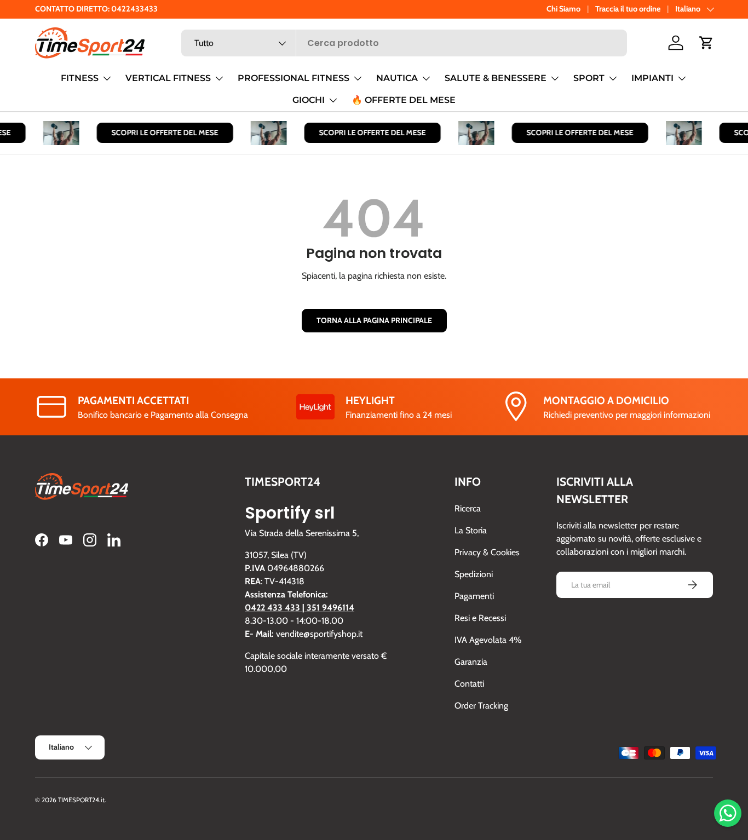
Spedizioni (473, 574)
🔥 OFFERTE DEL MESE (404, 100)
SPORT (589, 78)
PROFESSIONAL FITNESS (293, 78)
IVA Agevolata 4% (487, 640)
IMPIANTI (652, 78)
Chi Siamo (563, 9)
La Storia (470, 530)
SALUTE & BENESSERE (495, 78)
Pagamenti (474, 596)
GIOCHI (308, 100)
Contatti (469, 683)
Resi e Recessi (480, 618)
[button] (706, 43)
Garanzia (470, 662)
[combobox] (404, 43)
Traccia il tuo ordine (627, 9)
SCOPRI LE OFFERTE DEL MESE (161, 132)
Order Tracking (481, 705)
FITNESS (80, 78)
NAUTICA (397, 78)
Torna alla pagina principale (374, 320)
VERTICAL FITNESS (168, 78)
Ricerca (467, 508)
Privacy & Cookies (487, 552)
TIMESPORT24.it (81, 800)
